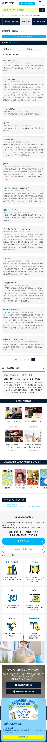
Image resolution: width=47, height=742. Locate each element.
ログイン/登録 (27, 3)
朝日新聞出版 (14, 375)
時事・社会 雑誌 (33, 507)
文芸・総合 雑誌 (12, 15)
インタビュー (39, 21)
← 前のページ (17, 359)
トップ (4, 15)
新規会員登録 (23, 541)
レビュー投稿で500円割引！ (25, 36)
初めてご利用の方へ (23, 549)
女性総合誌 (6, 507)
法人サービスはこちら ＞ (11, 555)
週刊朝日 (29, 15)
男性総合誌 (22, 15)
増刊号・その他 (11, 21)
